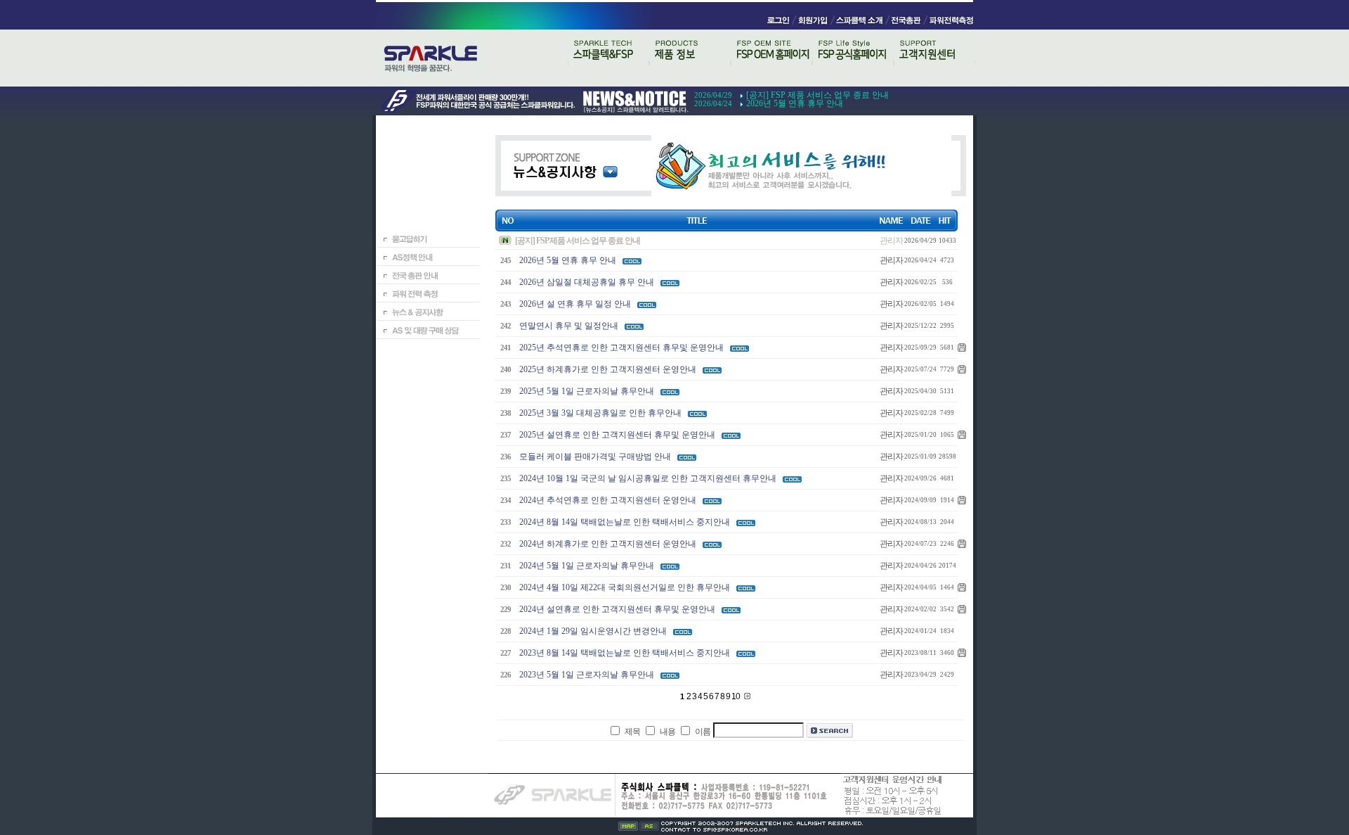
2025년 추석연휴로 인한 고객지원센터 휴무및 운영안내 (621, 347)
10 (736, 696)
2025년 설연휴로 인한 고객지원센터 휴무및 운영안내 (617, 435)
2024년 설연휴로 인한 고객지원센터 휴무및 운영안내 (617, 609)
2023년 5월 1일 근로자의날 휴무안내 (586, 675)
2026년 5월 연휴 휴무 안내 (794, 103)
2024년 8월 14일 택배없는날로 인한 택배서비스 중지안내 (624, 522)
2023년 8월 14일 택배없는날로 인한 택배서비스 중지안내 (624, 653)
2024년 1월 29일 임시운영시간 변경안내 (593, 631)
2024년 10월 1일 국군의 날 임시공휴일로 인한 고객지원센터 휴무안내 (647, 478)
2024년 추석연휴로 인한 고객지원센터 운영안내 (607, 500)
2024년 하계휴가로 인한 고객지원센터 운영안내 (607, 544)
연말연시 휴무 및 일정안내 (568, 326)
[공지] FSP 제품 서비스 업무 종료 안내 (817, 95)
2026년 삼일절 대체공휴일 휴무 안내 (586, 282)
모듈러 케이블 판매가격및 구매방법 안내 (595, 456)
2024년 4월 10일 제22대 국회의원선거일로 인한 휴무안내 (624, 587)
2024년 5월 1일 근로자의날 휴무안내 (586, 566)
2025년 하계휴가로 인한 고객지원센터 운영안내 (607, 369)
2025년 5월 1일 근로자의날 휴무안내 (586, 391)
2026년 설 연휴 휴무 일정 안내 (575, 304)
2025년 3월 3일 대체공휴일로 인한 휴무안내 (600, 413)
